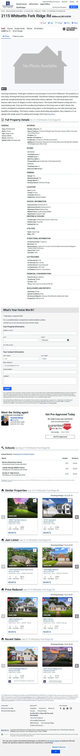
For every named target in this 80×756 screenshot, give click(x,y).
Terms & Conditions (36, 718)
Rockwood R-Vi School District (23, 454)
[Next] (77, 517)
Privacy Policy (42, 711)
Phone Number (8, 369)
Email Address (8, 362)
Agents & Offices (45, 4)
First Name (7, 355)
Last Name (44, 355)
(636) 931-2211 (15, 424)
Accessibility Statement (37, 720)
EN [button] (77, 2)
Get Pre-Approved (60, 437)
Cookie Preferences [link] (36, 725)
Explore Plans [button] (29, 735)
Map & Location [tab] (19, 36)
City (4, 337)
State (43, 337)
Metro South (41, 697)
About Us (64, 1)
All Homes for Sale (7, 708)
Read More (51, 114)
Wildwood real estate (7, 700)
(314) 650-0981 (15, 422)
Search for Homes (21, 4)
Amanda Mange (17, 418)
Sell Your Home (33, 4)
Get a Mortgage (20, 7)
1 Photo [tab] (6, 36)
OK (55, 751)
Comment (6, 376)
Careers (71, 1)
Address (8, 330)
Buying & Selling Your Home (51, 1)
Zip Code (8, 345)
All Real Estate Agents (8, 711)
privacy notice (54, 741)
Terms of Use (43, 403)
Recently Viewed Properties (59, 7)
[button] (73, 6)
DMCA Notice (34, 723)
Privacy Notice (53, 403)
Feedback (33, 708)
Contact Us (42, 708)
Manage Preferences (59, 747)
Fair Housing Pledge (47, 723)
